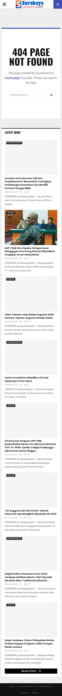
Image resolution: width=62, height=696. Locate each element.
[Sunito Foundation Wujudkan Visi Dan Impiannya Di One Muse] (31, 357)
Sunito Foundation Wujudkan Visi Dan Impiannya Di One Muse (26, 379)
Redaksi (35, 693)
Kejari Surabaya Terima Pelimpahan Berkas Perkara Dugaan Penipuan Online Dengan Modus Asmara (29, 643)
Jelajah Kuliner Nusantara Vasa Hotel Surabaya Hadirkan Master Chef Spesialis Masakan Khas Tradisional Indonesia (28, 577)
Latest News (13, 132)
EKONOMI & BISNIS (14, 143)
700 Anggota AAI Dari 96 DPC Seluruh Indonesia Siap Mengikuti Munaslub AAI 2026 (31, 512)
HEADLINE (10, 213)
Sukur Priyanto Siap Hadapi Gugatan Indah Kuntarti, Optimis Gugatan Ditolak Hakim (29, 316)
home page (12, 78)
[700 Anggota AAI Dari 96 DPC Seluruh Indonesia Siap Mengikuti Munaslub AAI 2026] (31, 490)
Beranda (24, 693)
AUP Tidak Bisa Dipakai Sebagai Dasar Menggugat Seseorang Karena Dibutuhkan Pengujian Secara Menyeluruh (30, 251)
